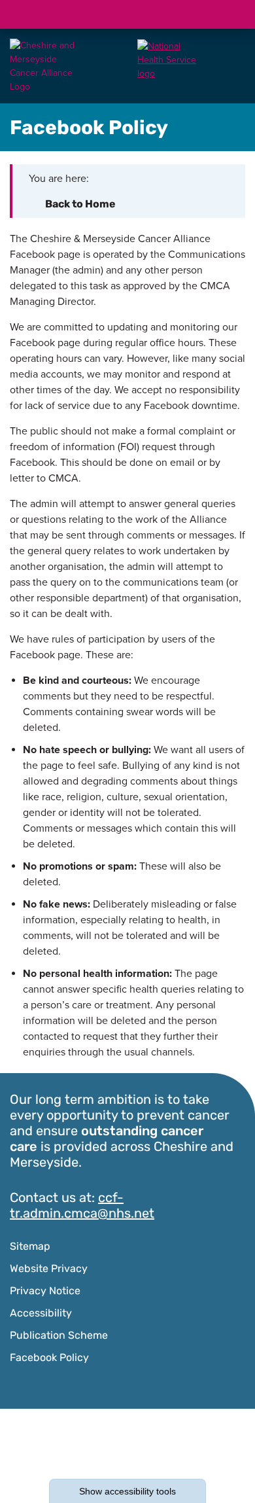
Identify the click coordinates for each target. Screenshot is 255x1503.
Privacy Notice (45, 1291)
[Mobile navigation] (230, 14)
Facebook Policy (49, 1358)
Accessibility (41, 1314)
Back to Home (80, 205)
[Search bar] (199, 14)
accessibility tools (127, 1491)
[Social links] (168, 14)
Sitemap (30, 1247)
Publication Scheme (59, 1336)
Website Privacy (49, 1269)
